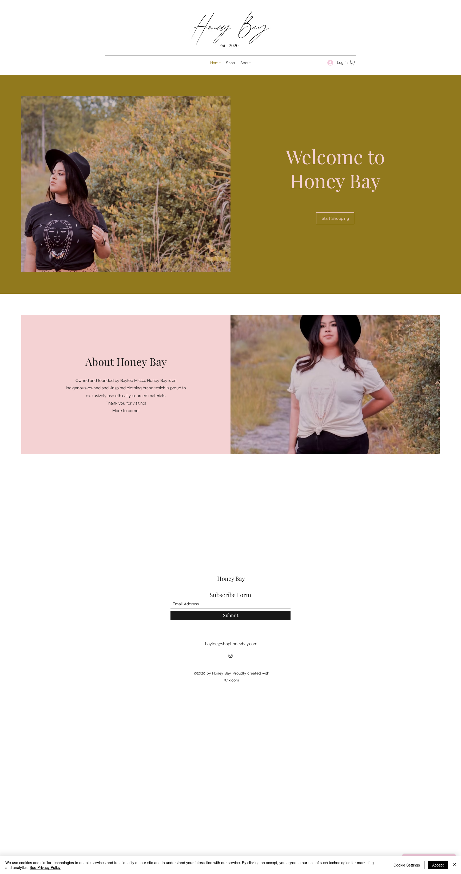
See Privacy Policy (45, 867)
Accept (438, 865)
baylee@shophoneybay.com (231, 643)
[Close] (454, 865)
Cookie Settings (407, 865)
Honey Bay (231, 578)
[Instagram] (230, 656)
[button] (352, 62)
